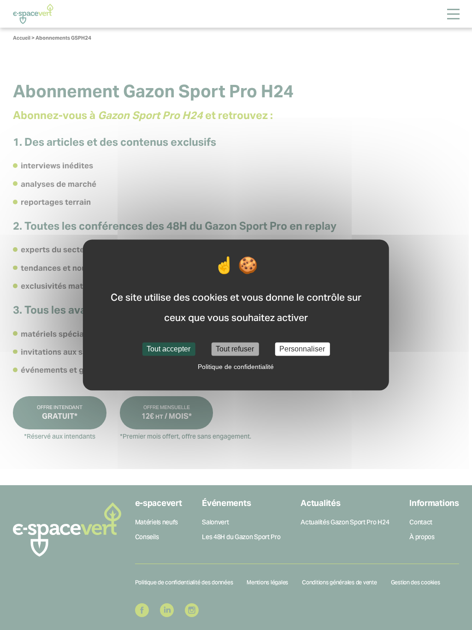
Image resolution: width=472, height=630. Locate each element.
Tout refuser (235, 349)
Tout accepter (168, 349)
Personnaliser (302, 349)
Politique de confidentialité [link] (236, 367)
